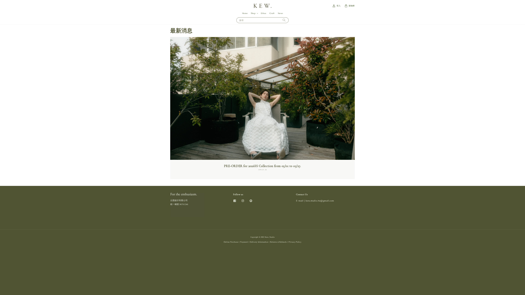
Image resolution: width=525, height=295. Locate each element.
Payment (244, 242)
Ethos (263, 13)
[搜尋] (284, 20)
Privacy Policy (295, 242)
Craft (272, 13)
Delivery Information (259, 242)
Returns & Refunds (278, 242)
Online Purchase (231, 242)
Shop (253, 13)
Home (245, 13)
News (280, 13)
